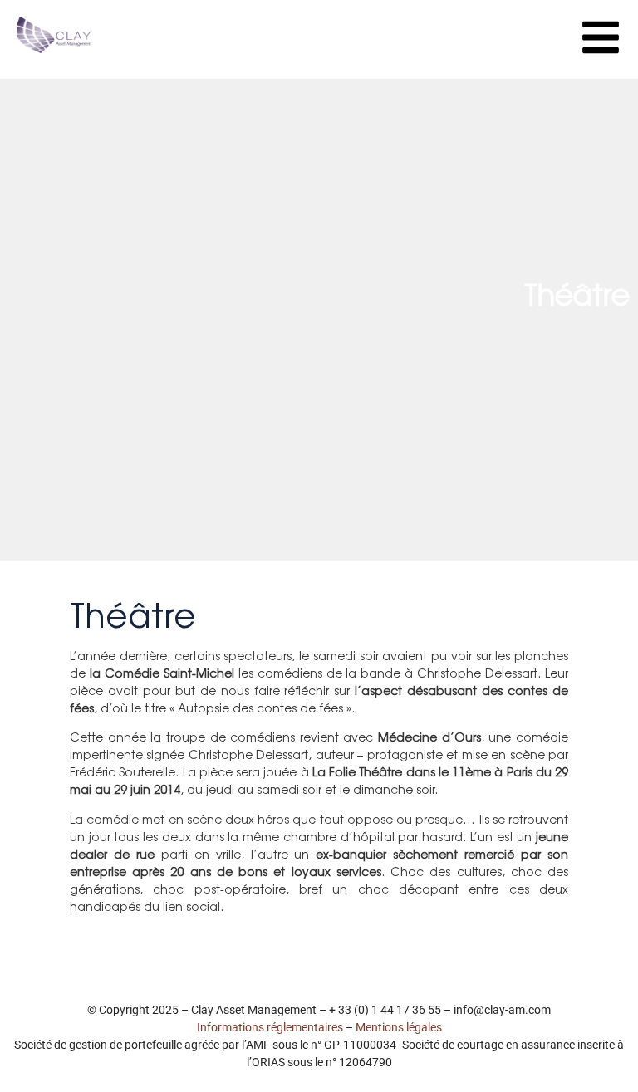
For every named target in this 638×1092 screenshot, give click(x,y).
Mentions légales (399, 1027)
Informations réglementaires (270, 1027)
